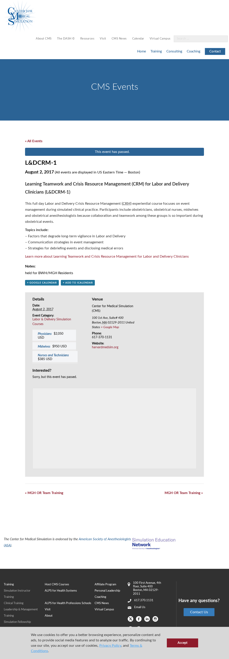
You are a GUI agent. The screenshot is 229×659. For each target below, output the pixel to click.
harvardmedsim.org (105, 347)
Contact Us (199, 612)
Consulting (174, 51)
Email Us (139, 607)
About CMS (44, 38)
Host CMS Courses (57, 584)
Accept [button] (182, 642)
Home (141, 51)
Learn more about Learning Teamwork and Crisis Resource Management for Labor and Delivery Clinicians (107, 256)
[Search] (221, 38)
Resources (87, 38)
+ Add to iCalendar (78, 283)
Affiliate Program (105, 584)
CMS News (119, 38)
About (49, 615)
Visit (103, 38)
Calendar (138, 38)
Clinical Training (13, 603)
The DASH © (66, 38)
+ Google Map (110, 327)
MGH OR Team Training (44, 493)
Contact (215, 51)
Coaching (193, 51)
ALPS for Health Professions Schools (68, 603)
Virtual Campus (160, 38)
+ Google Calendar (42, 283)
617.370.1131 (143, 600)
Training (156, 51)
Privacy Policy (110, 645)
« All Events (33, 141)
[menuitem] (44, 38)
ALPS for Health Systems (61, 590)
